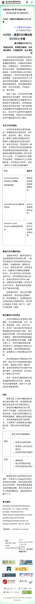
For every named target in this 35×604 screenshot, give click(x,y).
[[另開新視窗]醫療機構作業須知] (9, 575)
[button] (32, 600)
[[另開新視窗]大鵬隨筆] (26, 575)
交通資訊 (22, 547)
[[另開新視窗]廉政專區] (25, 581)
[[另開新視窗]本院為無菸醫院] (9, 581)
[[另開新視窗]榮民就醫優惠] (26, 562)
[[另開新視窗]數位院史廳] (21, 569)
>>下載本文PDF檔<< (23, 27)
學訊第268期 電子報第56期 (16, 13)
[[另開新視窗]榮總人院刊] (9, 562)
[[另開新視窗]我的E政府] (9, 569)
